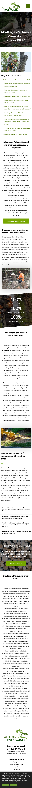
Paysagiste (16, 762)
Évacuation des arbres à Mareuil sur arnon (17, 96)
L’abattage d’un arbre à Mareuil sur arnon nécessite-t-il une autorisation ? (16, 517)
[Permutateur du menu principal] (28, 6)
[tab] (16, 510)
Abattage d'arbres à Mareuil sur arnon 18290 (16, 80)
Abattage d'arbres (16, 767)
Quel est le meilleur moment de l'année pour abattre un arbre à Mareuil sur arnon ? (16, 509)
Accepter (5, 785)
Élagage (11, 764)
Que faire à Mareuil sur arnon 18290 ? (15, 134)
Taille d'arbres (19, 764)
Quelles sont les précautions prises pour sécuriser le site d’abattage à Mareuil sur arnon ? (16, 121)
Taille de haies (16, 769)
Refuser (14, 785)
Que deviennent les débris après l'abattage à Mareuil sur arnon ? (16, 532)
